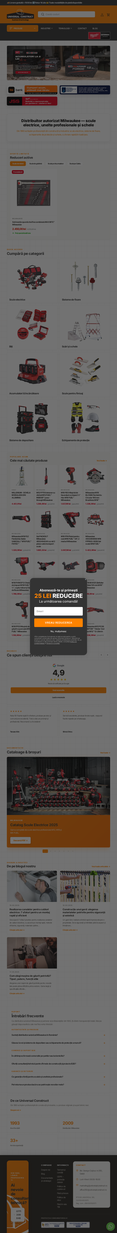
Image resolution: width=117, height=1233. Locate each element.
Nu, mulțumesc (58, 631)
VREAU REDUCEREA (58, 622)
